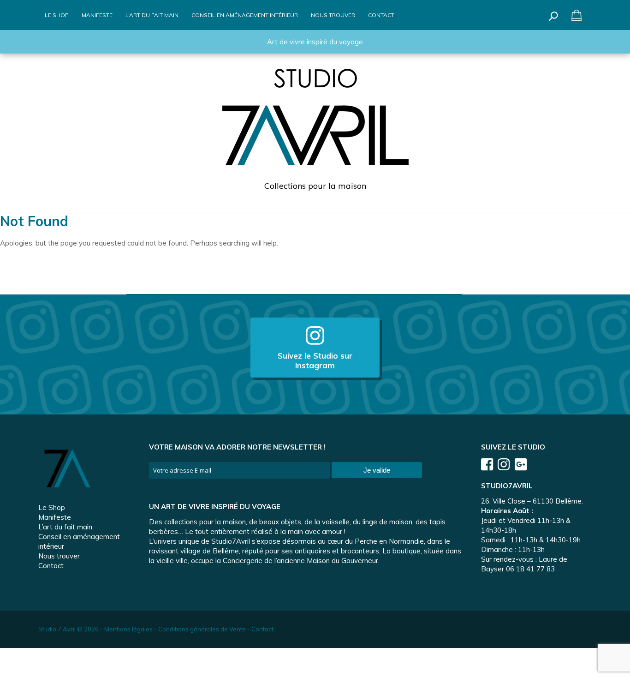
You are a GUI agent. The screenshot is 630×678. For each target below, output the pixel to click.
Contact (381, 15)
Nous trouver (333, 15)
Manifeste (97, 15)
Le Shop (57, 15)
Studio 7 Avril (57, 629)
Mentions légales (128, 629)
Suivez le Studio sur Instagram (315, 360)
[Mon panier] (577, 15)
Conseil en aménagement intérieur (244, 15)
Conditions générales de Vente (202, 629)
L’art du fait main (151, 15)
